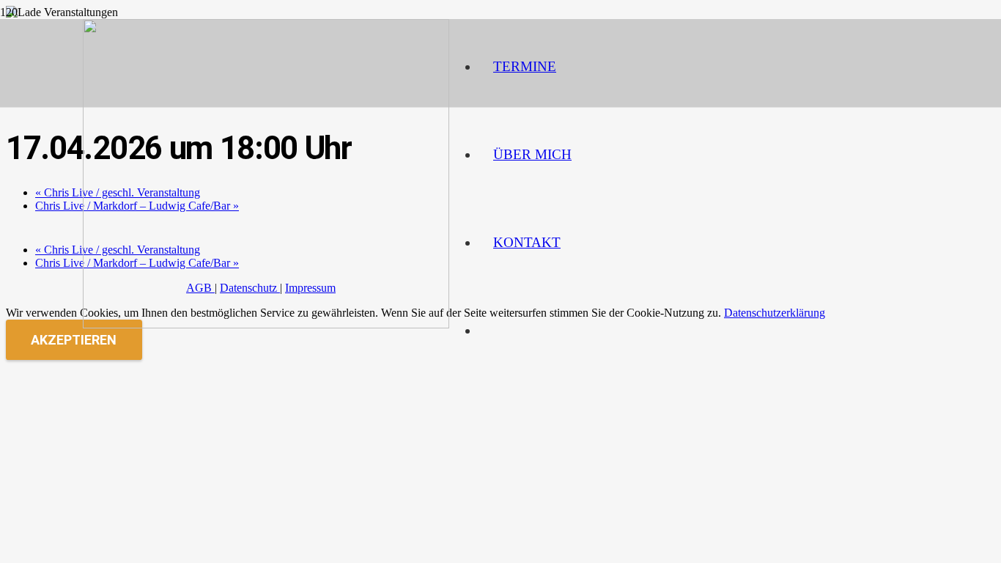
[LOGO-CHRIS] (266, 324)
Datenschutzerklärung (774, 312)
